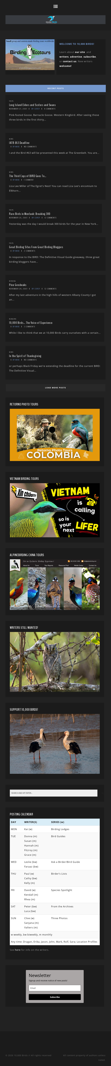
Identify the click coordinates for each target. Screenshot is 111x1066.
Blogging (12, 319)
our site (80, 52)
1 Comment (29, 180)
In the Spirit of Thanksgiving (25, 356)
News (11, 139)
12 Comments (51, 217)
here (18, 949)
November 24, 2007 (18, 288)
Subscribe (55, 997)
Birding (12, 281)
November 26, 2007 (18, 217)
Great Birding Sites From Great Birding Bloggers (36, 247)
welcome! (65, 66)
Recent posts (56, 88)
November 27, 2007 (18, 108)
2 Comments (29, 251)
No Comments (30, 146)
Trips (11, 101)
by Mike (16, 146)
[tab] (55, 88)
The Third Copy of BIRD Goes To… (27, 176)
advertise (76, 56)
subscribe (90, 56)
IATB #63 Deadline (19, 143)
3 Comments (29, 326)
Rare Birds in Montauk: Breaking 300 (29, 214)
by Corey (36, 108)
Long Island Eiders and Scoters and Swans (32, 105)
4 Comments (50, 108)
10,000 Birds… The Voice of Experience (31, 323)
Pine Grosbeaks (17, 285)
